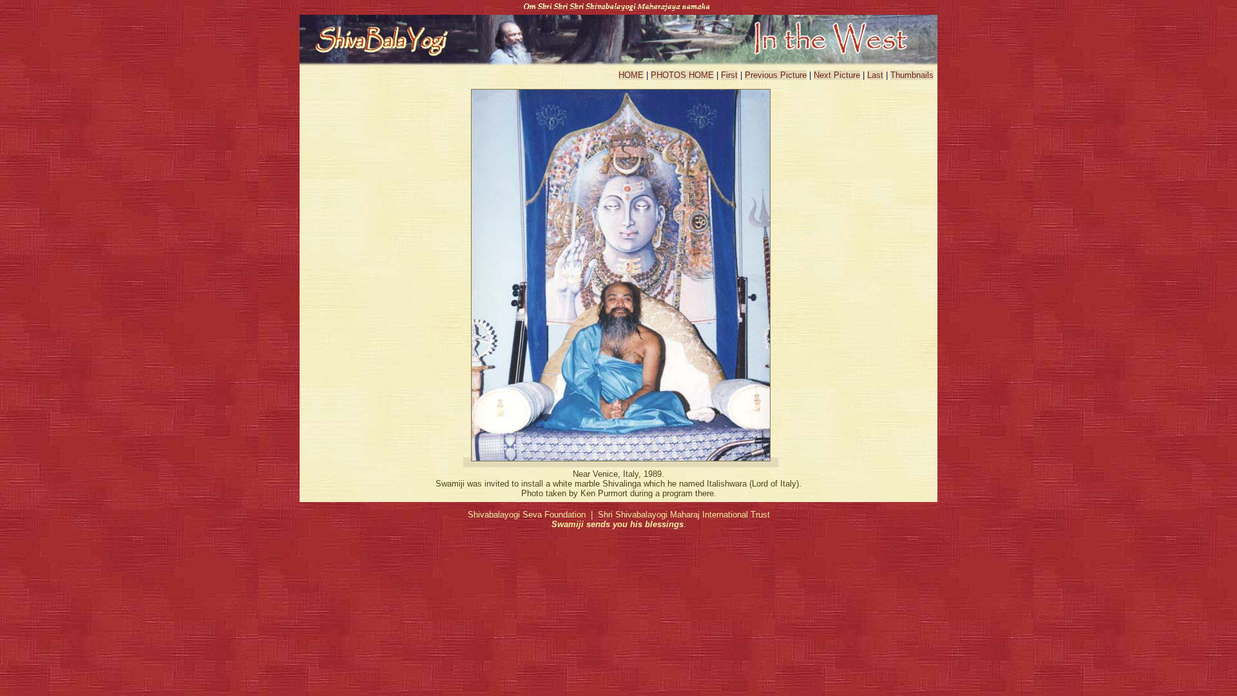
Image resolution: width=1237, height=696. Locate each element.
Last (875, 75)
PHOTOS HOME (682, 75)
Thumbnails (912, 75)
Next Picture (837, 75)
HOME (631, 75)
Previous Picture (776, 75)
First (729, 75)
